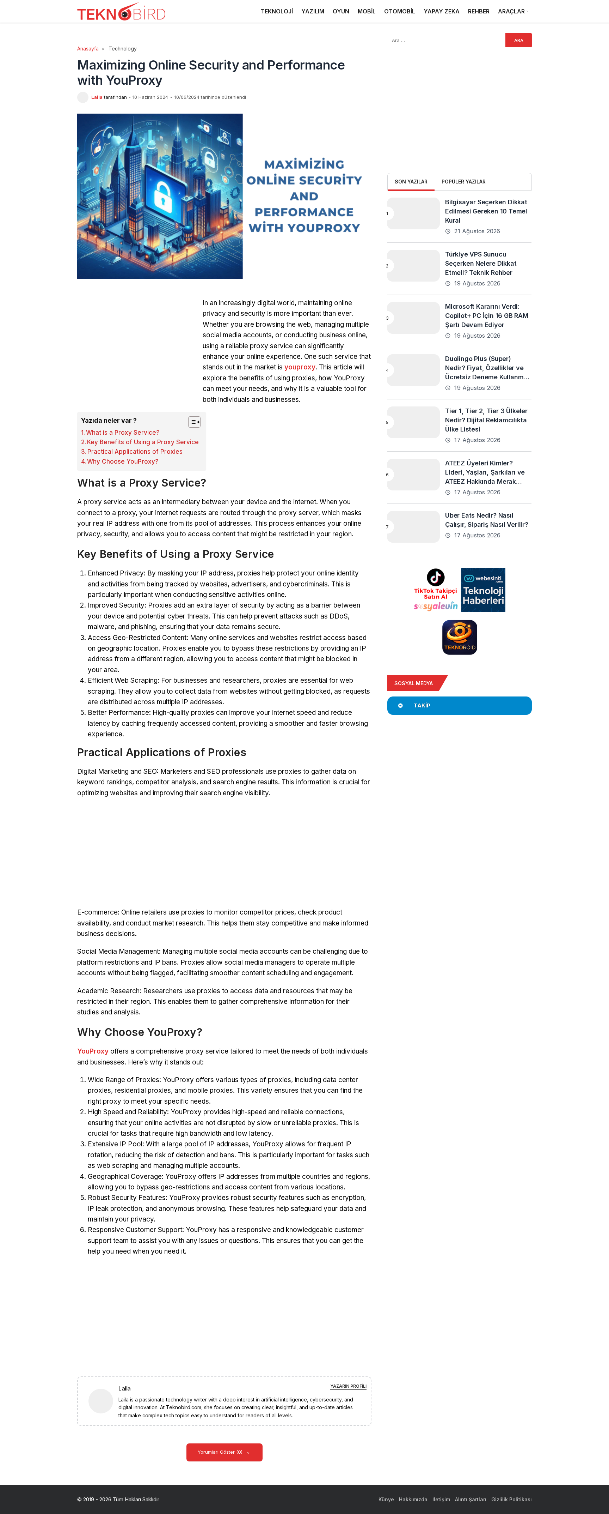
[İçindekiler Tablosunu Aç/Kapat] (191, 422)
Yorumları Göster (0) (221, 1452)
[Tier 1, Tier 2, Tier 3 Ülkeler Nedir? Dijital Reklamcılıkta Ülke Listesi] (413, 422)
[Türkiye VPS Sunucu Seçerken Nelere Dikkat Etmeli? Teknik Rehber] (413, 266)
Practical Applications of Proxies (135, 451)
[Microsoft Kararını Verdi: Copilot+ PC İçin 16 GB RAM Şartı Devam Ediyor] (413, 318)
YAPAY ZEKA (442, 11)
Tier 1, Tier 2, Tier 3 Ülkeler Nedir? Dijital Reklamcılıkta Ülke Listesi (486, 420)
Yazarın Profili (348, 1386)
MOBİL (367, 11)
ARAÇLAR (511, 11)
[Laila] (103, 1400)
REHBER (479, 11)
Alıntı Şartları (470, 1499)
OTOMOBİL (399, 11)
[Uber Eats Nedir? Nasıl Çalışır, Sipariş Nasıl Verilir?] (413, 527)
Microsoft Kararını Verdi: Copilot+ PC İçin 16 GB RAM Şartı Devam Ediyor (486, 315)
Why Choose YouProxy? (123, 461)
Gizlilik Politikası (511, 1499)
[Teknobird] (121, 11)
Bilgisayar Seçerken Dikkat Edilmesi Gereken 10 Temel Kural (486, 211)
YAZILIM (312, 11)
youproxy (299, 367)
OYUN (341, 11)
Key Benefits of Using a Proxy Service (143, 442)
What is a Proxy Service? (123, 432)
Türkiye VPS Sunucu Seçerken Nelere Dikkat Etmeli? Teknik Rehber (481, 263)
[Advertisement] (136, 347)
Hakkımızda (413, 1499)
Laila (97, 97)
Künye (386, 1499)
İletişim (441, 1499)
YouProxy (93, 1051)
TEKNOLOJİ (277, 11)
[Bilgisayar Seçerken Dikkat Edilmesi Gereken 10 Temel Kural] (413, 213)
